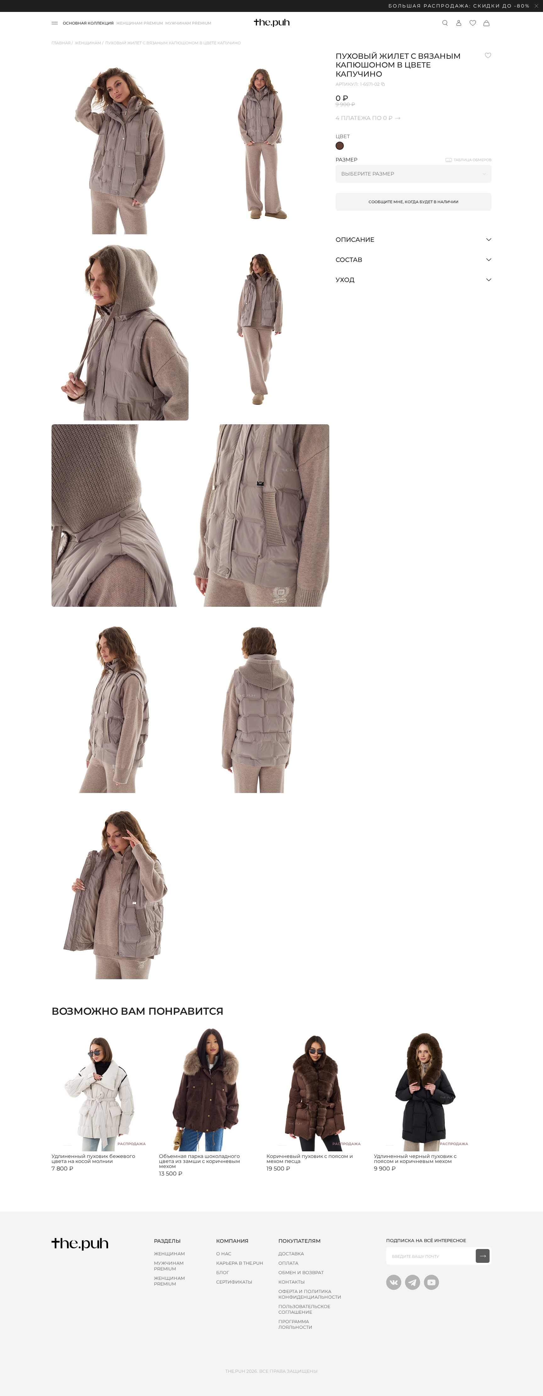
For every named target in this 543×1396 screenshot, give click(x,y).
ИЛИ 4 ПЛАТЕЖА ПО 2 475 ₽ (402, 1173)
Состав (349, 259)
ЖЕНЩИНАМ (169, 1254)
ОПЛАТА (288, 1263)
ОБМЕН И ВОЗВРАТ (301, 1272)
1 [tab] (61, 1145)
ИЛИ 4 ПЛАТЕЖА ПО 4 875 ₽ (294, 1173)
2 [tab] (65, 1145)
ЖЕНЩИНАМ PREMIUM (139, 23)
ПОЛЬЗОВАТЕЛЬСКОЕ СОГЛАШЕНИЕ (304, 1309)
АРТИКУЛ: (358, 84)
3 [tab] (70, 1145)
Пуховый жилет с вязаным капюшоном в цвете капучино (173, 43)
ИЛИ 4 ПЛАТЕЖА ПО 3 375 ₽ (187, 1178)
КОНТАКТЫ (291, 1282)
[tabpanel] (102, 1088)
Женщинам (88, 43)
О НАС (223, 1254)
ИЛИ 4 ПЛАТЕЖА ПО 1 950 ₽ (79, 1173)
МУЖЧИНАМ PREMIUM (188, 23)
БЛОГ (222, 1272)
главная (61, 43)
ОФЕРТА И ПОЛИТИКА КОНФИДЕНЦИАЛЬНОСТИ (309, 1294)
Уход (345, 280)
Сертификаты (234, 1282)
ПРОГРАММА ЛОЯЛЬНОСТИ (295, 1324)
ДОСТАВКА (291, 1254)
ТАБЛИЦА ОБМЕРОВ (472, 160)
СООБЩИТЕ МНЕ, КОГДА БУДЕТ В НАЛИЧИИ (413, 201)
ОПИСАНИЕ (355, 239)
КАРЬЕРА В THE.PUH (239, 1263)
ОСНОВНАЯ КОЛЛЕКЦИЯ (88, 23)
